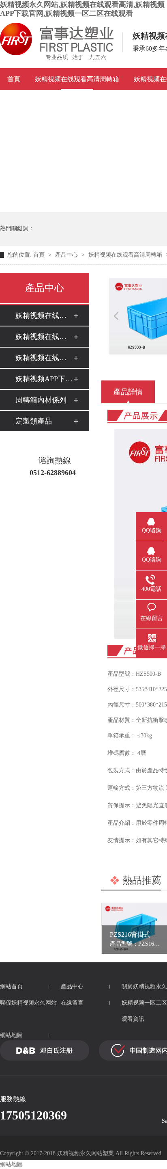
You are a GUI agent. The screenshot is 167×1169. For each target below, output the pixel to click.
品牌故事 (61, 100)
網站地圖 (11, 1035)
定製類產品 (33, 421)
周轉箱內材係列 (40, 400)
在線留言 (72, 1003)
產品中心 (66, 255)
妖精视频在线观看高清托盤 (44, 337)
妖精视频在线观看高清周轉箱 (77, 79)
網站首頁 (11, 986)
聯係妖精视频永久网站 (28, 1003)
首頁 (13, 79)
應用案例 (20, 100)
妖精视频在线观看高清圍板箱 (44, 358)
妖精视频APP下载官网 (44, 379)
